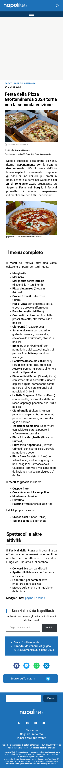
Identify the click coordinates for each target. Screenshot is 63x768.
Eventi (9, 83)
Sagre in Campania (25, 83)
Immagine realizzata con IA (17, 144)
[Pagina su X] (36, 723)
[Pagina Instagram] (28, 723)
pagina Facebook (35, 598)
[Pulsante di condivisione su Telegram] (46, 666)
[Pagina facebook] (19, 723)
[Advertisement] (31, 48)
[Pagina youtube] (44, 723)
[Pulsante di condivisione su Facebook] (16, 666)
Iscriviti (49, 627)
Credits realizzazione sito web (42, 748)
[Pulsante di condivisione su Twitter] (26, 666)
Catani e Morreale (32, 745)
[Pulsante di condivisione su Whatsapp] (36, 666)
